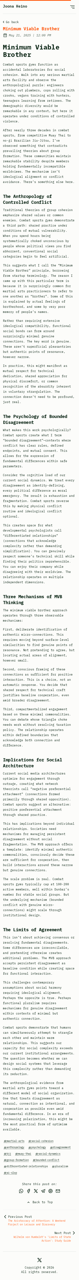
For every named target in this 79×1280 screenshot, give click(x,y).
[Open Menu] (72, 7)
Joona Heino (15, 6)
